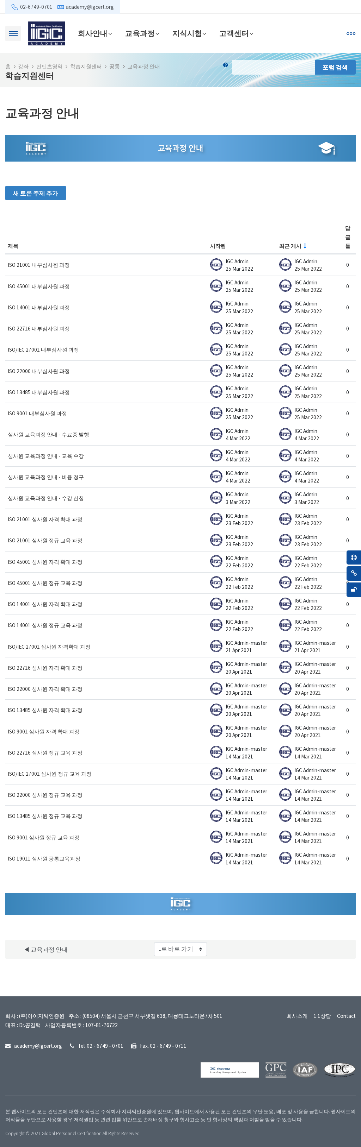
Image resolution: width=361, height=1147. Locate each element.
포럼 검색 (335, 67)
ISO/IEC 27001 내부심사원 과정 (43, 349)
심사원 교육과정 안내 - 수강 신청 (46, 498)
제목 (13, 245)
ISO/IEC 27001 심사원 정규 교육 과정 (50, 773)
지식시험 (187, 33)
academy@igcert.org (90, 7)
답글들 (347, 237)
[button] (227, 67)
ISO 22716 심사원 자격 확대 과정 (45, 667)
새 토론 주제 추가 (35, 193)
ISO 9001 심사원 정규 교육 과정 (44, 837)
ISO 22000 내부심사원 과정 (39, 371)
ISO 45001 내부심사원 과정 (39, 286)
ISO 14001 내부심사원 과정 (39, 307)
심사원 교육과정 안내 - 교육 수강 (46, 456)
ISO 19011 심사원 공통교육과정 (44, 858)
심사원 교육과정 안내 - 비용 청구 (46, 477)
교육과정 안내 (143, 66)
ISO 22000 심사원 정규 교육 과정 (45, 795)
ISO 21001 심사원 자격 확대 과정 (45, 519)
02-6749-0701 (36, 7)
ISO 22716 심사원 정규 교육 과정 (45, 752)
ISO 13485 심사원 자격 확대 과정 (45, 710)
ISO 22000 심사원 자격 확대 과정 (45, 689)
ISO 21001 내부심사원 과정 (39, 264)
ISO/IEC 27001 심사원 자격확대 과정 (49, 646)
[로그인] (296, 33)
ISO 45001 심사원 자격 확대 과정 (45, 562)
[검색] (281, 33)
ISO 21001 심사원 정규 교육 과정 (45, 540)
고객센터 (234, 33)
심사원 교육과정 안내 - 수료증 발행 (48, 434)
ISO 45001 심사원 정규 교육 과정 (45, 583)
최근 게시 (290, 245)
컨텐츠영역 (49, 66)
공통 (114, 66)
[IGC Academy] (46, 33)
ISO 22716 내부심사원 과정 (39, 328)
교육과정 (140, 33)
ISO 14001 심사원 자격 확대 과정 (45, 604)
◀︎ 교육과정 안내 (46, 949)
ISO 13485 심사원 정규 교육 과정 (45, 816)
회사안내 (93, 33)
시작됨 (218, 245)
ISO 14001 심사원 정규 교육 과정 (45, 625)
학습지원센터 (86, 66)
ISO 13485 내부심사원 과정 (39, 392)
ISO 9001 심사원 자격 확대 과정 (44, 731)
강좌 (23, 66)
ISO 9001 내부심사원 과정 (37, 413)
